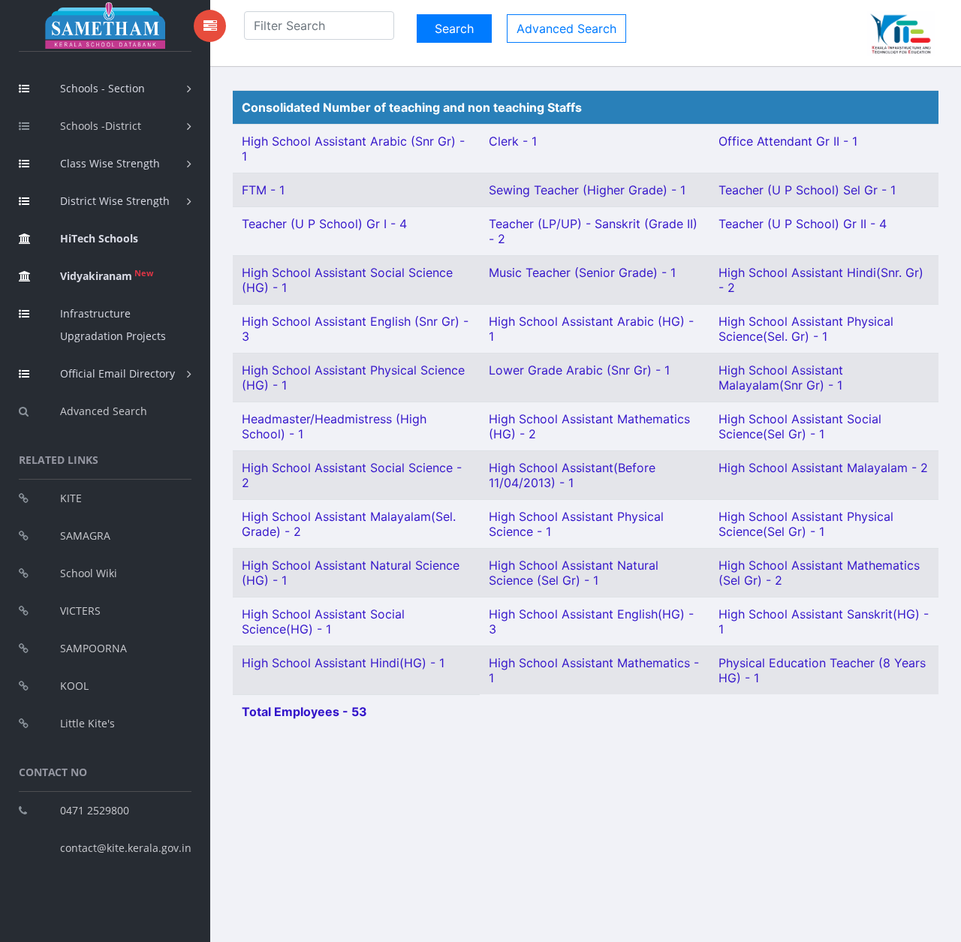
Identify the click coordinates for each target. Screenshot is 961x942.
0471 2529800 (94, 810)
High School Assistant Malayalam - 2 (823, 467)
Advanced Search (103, 411)
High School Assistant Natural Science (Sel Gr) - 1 (573, 573)
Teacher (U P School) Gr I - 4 (324, 223)
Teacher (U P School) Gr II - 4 (802, 223)
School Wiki (88, 573)
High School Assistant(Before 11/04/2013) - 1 (572, 475)
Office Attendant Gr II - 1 (787, 141)
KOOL (74, 686)
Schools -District (100, 126)
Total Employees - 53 (304, 711)
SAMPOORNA (93, 648)
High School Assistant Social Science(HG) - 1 (323, 621)
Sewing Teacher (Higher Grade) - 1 (587, 189)
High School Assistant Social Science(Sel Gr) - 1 (799, 426)
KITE (71, 498)
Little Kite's (87, 723)
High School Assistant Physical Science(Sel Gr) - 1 (805, 524)
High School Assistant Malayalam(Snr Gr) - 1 (780, 378)
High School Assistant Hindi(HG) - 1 (343, 662)
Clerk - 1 (513, 141)
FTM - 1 (263, 189)
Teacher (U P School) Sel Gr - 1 (807, 189)
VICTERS (80, 610)
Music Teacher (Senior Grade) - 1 (582, 272)
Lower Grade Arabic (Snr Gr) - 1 (579, 370)
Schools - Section (102, 88)
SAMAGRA (85, 535)
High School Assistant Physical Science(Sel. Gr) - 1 (805, 329)
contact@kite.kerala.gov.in (125, 848)
